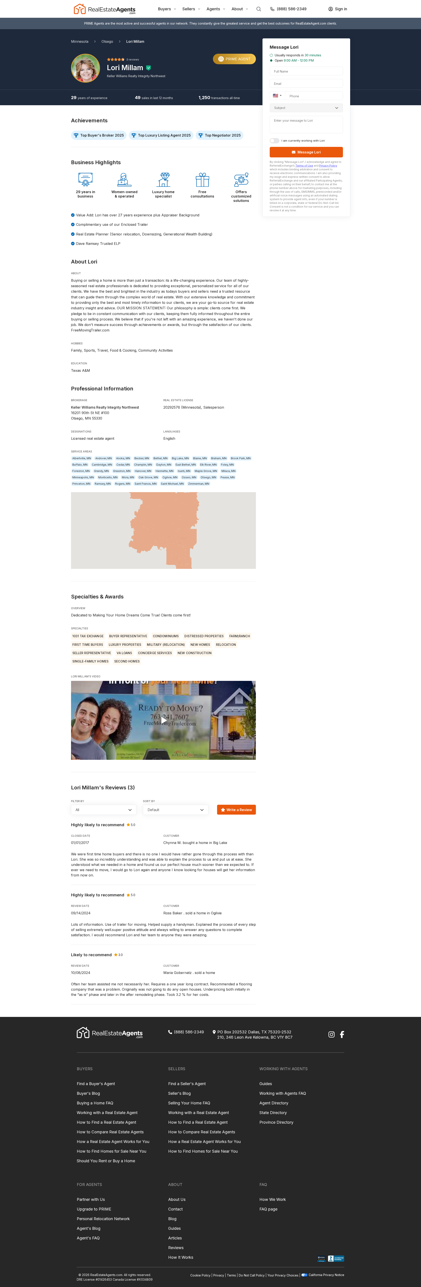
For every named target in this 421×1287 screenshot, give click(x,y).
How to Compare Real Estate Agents (110, 1132)
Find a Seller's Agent (187, 1083)
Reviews (176, 1247)
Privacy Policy (328, 165)
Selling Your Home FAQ (189, 1103)
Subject (279, 108)
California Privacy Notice (326, 1275)
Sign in (341, 9)
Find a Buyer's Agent (96, 1083)
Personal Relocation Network (103, 1218)
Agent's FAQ (88, 1238)
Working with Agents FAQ (282, 1093)
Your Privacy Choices (283, 1275)
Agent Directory (273, 1103)
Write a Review (239, 810)
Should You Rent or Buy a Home (106, 1161)
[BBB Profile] (336, 1258)
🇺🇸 (275, 95)
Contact (175, 1209)
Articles (175, 1238)
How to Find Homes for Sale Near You (111, 1151)
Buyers (164, 9)
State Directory (273, 1112)
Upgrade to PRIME (94, 1209)
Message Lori (309, 152)
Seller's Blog (179, 1093)
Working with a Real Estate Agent (107, 1112)
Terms (231, 1275)
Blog (172, 1218)
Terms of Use (304, 165)
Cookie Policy (200, 1275)
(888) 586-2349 (292, 9)
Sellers (188, 9)
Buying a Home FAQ (95, 1103)
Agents (213, 9)
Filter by (77, 801)
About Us (177, 1199)
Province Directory (276, 1122)
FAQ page (268, 1209)
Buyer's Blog (88, 1093)
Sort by (149, 801)
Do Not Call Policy (252, 1275)
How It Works (180, 1257)
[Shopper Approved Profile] (321, 1258)
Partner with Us (91, 1199)
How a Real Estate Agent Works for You (113, 1141)
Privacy (218, 1275)
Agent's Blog (88, 1228)
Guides (265, 1083)
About (237, 9)
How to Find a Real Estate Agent (106, 1122)
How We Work (272, 1199)
